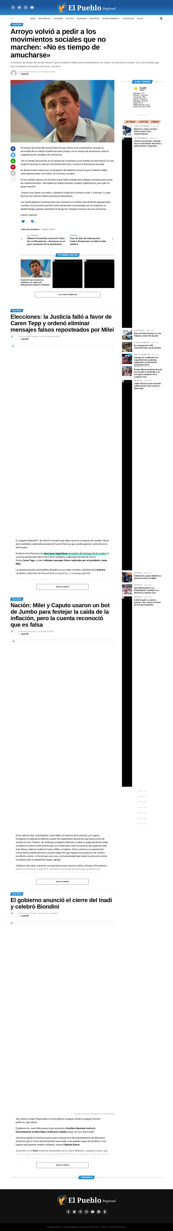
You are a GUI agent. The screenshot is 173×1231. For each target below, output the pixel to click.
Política (70, 19)
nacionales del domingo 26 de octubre (75, 553)
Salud (140, 19)
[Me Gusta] (23, 222)
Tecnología (128, 19)
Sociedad (58, 19)
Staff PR (24, 339)
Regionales (44, 19)
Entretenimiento (110, 19)
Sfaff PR (24, 74)
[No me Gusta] (33, 222)
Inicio (33, 19)
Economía (82, 19)
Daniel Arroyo (48, 229)
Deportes (94, 19)
